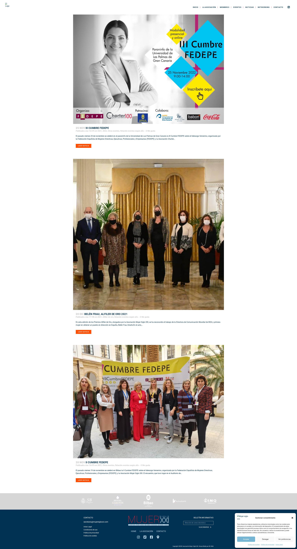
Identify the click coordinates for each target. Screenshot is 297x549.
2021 (100, 131)
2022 (105, 131)
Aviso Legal (279, 544)
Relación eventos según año (132, 131)
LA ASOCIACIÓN (146, 531)
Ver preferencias (284, 539)
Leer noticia (83, 146)
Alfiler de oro (108, 317)
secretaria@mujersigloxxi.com (96, 522)
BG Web (211, 546)
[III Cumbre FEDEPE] (148, 69)
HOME (133, 531)
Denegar (265, 539)
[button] (292, 518)
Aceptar (246, 539)
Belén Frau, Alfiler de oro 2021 (106, 314)
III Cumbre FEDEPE (97, 128)
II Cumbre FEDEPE (97, 462)
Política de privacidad (267, 544)
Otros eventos (113, 131)
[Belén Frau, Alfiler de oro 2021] (148, 234)
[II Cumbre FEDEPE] (148, 401)
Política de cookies (254, 544)
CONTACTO (161, 531)
